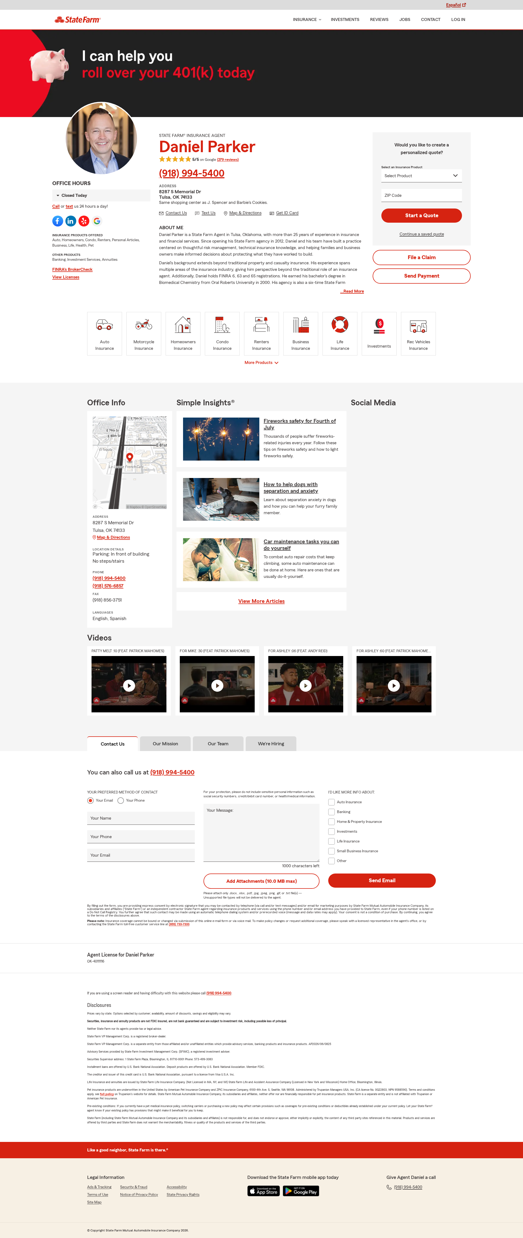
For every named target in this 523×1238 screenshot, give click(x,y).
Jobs (404, 19)
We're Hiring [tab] (271, 743)
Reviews (379, 19)
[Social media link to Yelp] (83, 221)
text (69, 206)
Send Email (382, 880)
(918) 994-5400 (191, 174)
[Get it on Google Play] (301, 1190)
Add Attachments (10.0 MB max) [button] (261, 881)
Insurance (305, 19)
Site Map (94, 1202)
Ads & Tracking (99, 1187)
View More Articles (261, 601)
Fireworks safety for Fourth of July (300, 424)
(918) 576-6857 (108, 585)
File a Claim (422, 257)
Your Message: (220, 810)
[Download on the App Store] (263, 1190)
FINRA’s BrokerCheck (72, 269)
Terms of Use (97, 1195)
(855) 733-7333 (179, 924)
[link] (77, 19)
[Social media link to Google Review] (97, 221)
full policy (107, 1094)
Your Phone (135, 800)
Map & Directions (113, 537)
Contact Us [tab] (112, 743)
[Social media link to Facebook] (57, 221)
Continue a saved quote (422, 234)
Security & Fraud (133, 1187)
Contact (430, 19)
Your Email (104, 800)
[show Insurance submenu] (319, 19)
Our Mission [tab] (165, 743)
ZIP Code (393, 195)
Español (453, 5)
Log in (458, 19)
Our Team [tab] (218, 743)
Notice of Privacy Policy (139, 1195)
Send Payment (421, 276)
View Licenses (65, 277)
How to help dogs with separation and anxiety (291, 488)
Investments (345, 19)
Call (56, 206)
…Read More (352, 291)
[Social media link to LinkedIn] (70, 221)
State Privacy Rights (183, 1195)
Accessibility (177, 1187)
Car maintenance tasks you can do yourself (301, 545)
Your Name (100, 818)
